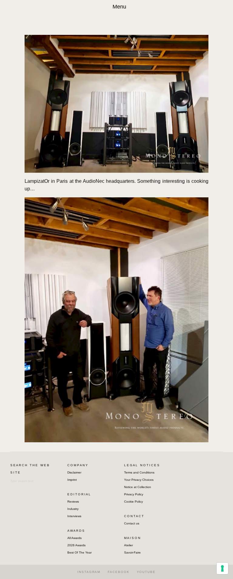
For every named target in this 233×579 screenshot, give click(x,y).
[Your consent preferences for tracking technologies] (222, 568)
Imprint (72, 479)
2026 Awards (76, 545)
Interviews (74, 516)
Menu (119, 7)
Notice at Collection (137, 487)
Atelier (128, 545)
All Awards (74, 538)
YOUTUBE (146, 572)
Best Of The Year (79, 552)
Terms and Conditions (139, 472)
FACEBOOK (118, 572)
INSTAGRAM (88, 572)
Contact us (131, 523)
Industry (73, 508)
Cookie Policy (133, 501)
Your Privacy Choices (139, 479)
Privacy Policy (133, 494)
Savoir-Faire (132, 552)
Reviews (73, 501)
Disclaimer (74, 472)
